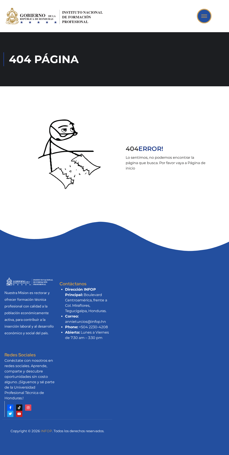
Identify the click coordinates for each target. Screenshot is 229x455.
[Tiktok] (19, 407)
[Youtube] (19, 414)
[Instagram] (28, 407)
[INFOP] (55, 16)
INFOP (46, 431)
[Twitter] (10, 414)
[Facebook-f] (10, 407)
